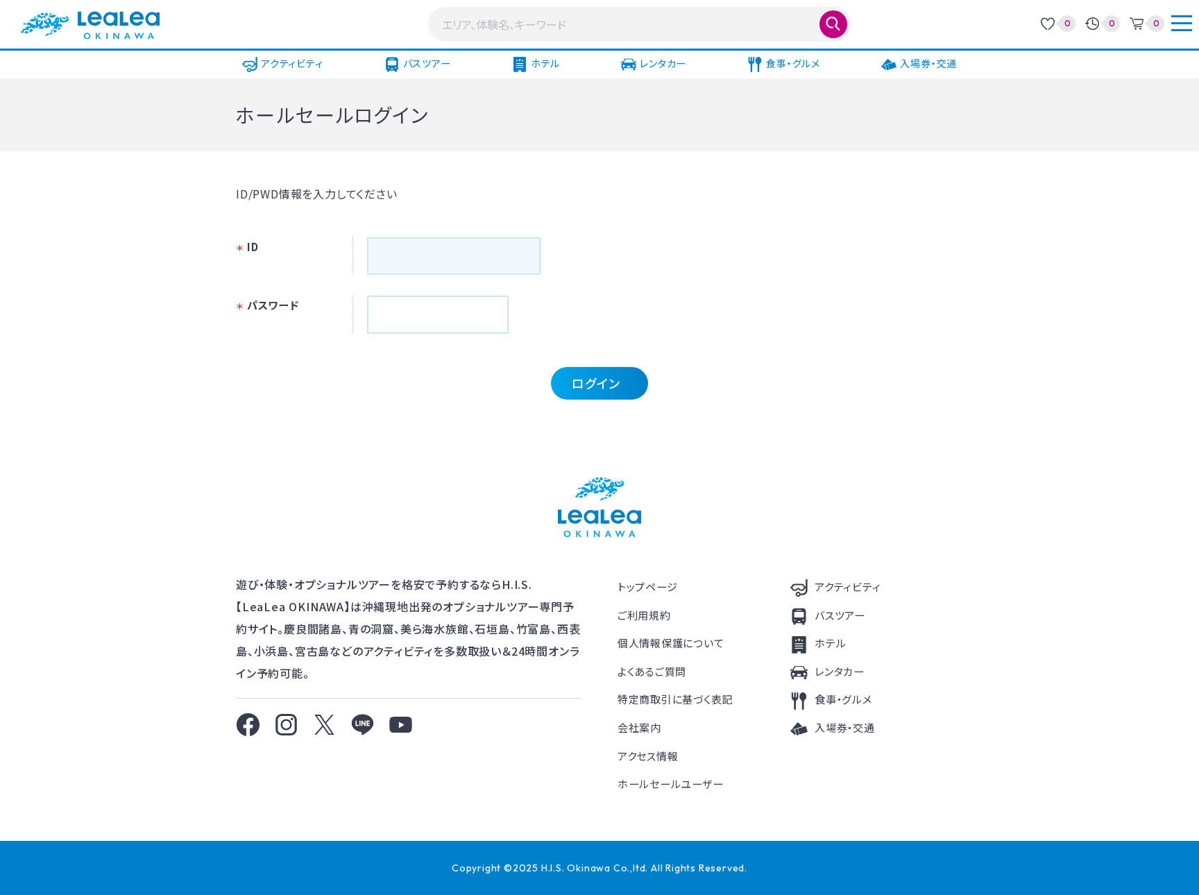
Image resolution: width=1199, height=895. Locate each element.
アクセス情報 (648, 756)
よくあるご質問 (652, 671)
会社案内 (639, 727)
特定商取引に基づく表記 (675, 699)
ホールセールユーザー (671, 783)
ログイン (596, 383)
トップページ (648, 586)
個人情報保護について (671, 643)
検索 (833, 24)
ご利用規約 (644, 615)
